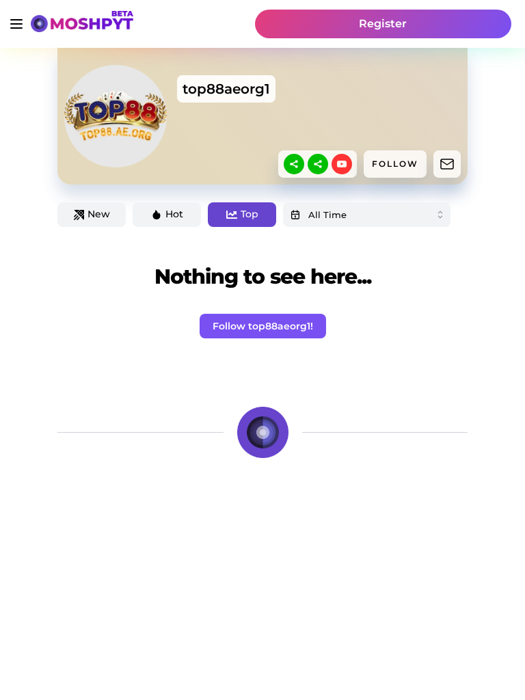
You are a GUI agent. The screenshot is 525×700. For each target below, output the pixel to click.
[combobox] (366, 214)
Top (249, 214)
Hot (174, 214)
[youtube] (342, 164)
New (99, 214)
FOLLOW (395, 164)
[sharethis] (294, 164)
